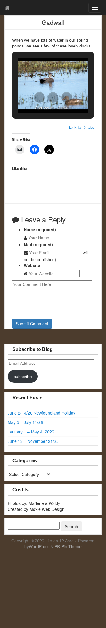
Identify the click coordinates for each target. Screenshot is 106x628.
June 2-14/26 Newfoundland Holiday (41, 413)
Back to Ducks (80, 127)
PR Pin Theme (68, 546)
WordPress (39, 546)
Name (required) (40, 229)
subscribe (23, 376)
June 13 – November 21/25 (33, 441)
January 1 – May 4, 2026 (31, 432)
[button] (39, 97)
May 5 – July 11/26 (25, 422)
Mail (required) (38, 244)
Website (32, 265)
